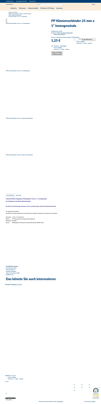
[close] (6, 19)
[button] (93, 4)
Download (53, 385)
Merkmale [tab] (18, 195)
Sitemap (53, 393)
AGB (30, 388)
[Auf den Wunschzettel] (6, 21)
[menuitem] (7, 8)
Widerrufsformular (33, 386)
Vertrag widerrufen (10, 398)
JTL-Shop (93, 401)
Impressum (31, 393)
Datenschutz (32, 385)
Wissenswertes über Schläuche (59, 388)
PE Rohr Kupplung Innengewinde (65, 32)
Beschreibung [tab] (10, 195)
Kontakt (53, 391)
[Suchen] (63, 4)
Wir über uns (54, 389)
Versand (64, 46)
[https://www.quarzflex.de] (7, 8)
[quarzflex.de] (9, 4)
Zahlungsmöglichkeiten (34, 389)
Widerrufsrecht (32, 394)
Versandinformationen (34, 391)
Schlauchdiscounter (56, 386)
